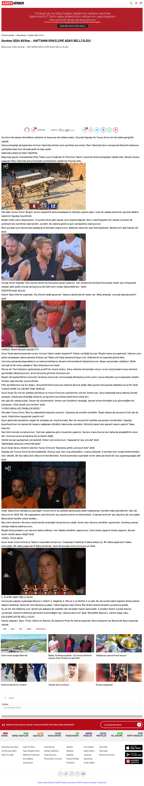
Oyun (13, 629)
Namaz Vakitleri (20, 735)
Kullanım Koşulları (90, 782)
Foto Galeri (89, 747)
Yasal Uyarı (102, 782)
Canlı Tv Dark (29, 747)
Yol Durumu (117, 735)
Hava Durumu (54, 735)
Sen (20, 629)
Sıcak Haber (89, 762)
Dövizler (70, 751)
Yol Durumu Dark (9, 751)
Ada (4, 629)
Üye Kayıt (103, 751)
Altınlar (69, 747)
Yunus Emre (40, 629)
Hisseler (87, 735)
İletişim (51, 782)
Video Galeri (89, 751)
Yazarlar (87, 754)
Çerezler (72, 782)
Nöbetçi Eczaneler (31, 754)
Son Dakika (28, 758)
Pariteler (101, 735)
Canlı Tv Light (7, 754)
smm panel (28, 762)
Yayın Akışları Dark (31, 751)
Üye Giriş (103, 747)
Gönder (5, 704)
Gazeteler (38, 735)
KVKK (79, 782)
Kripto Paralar (135, 735)
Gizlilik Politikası (61, 782)
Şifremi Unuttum (106, 754)
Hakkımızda (42, 782)
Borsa (4, 735)
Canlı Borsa (49, 747)
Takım (28, 629)
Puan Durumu (72, 735)
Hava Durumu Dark (9, 747)
